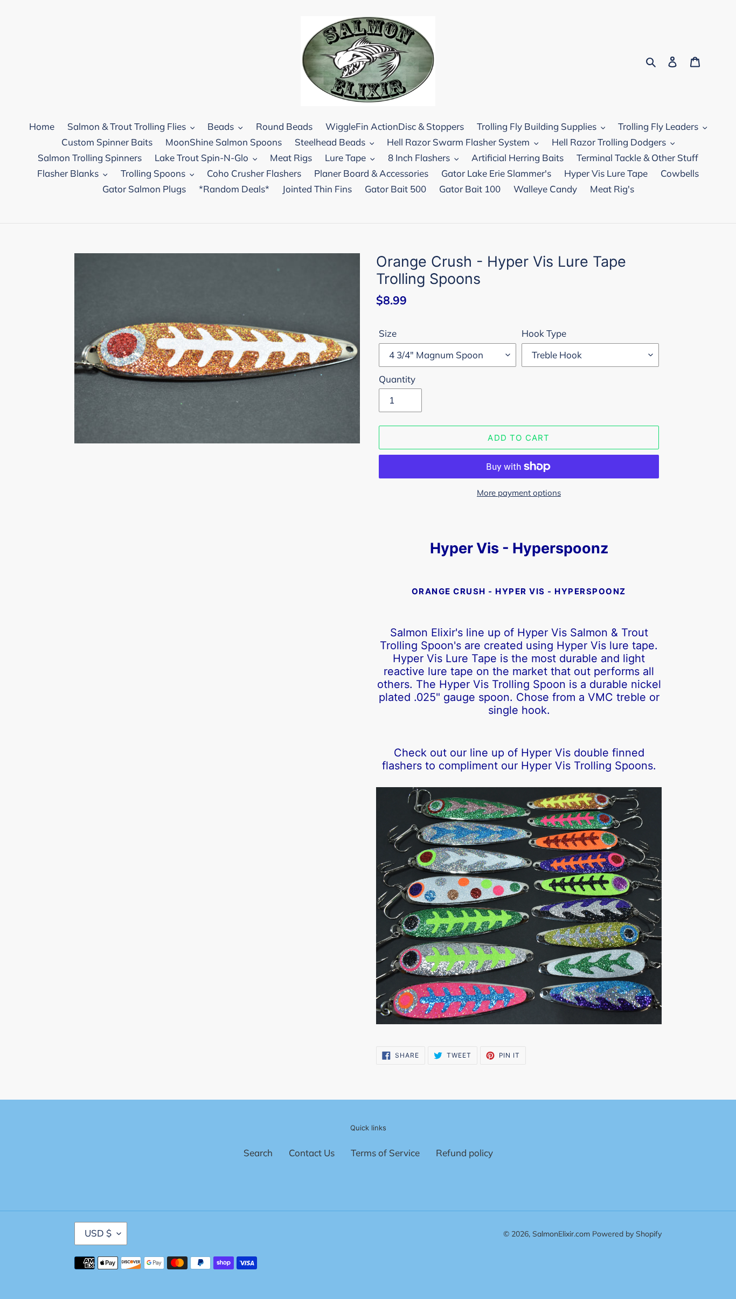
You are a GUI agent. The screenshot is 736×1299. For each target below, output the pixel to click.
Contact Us (312, 1152)
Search (258, 1152)
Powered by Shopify (627, 1234)
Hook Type (544, 333)
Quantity (397, 379)
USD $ (98, 1233)
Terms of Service (385, 1152)
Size (388, 333)
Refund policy (464, 1152)
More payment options (519, 493)
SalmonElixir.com (561, 1234)
